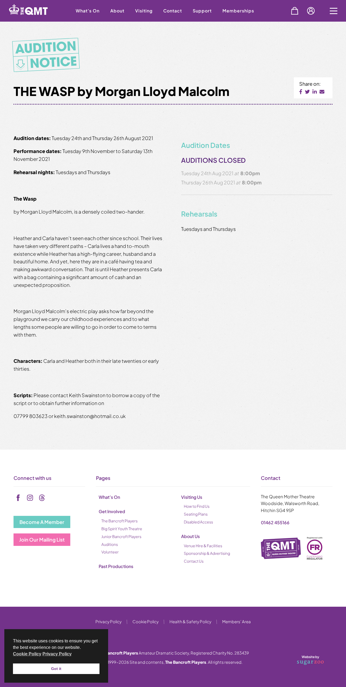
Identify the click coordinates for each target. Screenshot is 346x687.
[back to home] (35, 19)
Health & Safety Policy (190, 621)
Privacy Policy (108, 621)
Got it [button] (56, 668)
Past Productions (116, 566)
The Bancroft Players (119, 520)
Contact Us (194, 561)
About (117, 11)
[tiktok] (41, 497)
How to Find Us (196, 506)
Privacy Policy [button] (57, 654)
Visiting (143, 11)
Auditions (109, 544)
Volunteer (110, 551)
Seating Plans (196, 514)
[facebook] (18, 497)
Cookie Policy (145, 621)
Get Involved (112, 511)
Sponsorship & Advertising (207, 553)
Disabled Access (198, 521)
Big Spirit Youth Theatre (121, 528)
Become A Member (41, 522)
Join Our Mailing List (42, 539)
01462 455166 (275, 522)
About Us (190, 536)
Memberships (238, 11)
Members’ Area (236, 621)
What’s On (87, 11)
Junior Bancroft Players (121, 536)
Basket (294, 10)
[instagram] (30, 497)
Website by (303, 659)
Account (310, 10)
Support (202, 11)
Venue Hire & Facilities (203, 545)
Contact (172, 11)
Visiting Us (191, 497)
